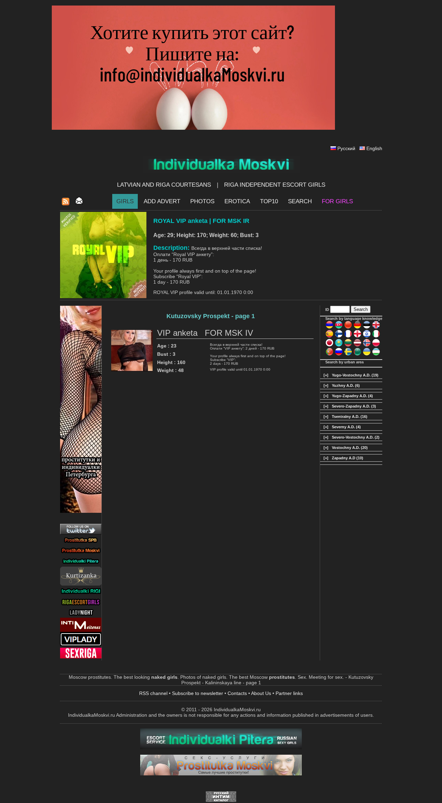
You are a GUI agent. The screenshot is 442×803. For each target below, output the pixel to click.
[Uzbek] (376, 354)
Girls (125, 201)
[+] (326, 375)
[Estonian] (367, 327)
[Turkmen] (357, 354)
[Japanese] (329, 345)
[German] (357, 327)
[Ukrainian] (367, 354)
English (374, 148)
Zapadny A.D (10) (347, 458)
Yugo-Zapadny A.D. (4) (352, 396)
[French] (348, 336)
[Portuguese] (329, 354)
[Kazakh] (339, 345)
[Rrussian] (339, 354)
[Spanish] (329, 336)
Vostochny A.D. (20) (350, 447)
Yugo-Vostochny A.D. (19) (355, 375)
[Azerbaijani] (339, 327)
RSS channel (153, 693)
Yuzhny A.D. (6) (346, 385)
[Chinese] (348, 327)
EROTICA (237, 201)
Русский (346, 148)
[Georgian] (357, 336)
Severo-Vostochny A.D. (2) (355, 437)
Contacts (237, 693)
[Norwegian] (367, 345)
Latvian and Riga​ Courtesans (164, 185)
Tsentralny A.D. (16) (349, 416)
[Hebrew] (367, 336)
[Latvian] (357, 345)
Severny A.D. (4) (346, 427)
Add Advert (162, 201)
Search (300, 201)
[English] (376, 327)
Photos (202, 201)
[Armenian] (329, 327)
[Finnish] (339, 336)
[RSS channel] (65, 203)
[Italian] (376, 336)
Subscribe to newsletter (197, 693)
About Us (261, 693)
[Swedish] (348, 354)
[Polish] (376, 345)
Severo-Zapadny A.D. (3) (354, 406)
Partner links (289, 693)
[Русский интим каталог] (221, 800)
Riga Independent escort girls (274, 185)
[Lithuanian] (348, 345)
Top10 (269, 201)
